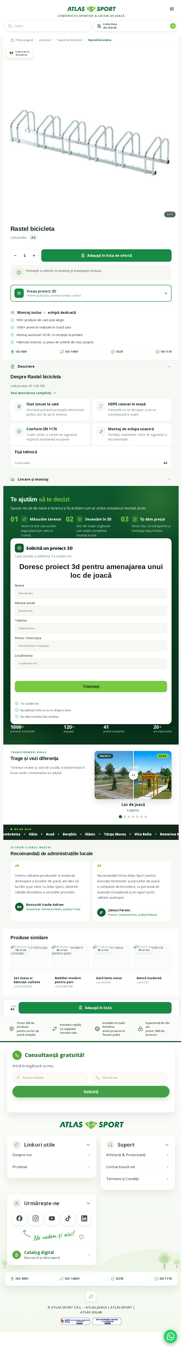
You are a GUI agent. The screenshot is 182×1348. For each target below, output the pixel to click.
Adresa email (25, 603)
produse (45, 40)
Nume (19, 585)
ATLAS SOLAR (91, 1312)
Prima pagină (24, 40)
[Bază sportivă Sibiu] (141, 816)
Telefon (21, 620)
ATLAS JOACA (96, 1307)
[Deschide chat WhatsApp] (170, 1336)
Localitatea (24, 655)
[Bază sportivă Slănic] (145, 816)
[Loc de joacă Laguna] (120, 816)
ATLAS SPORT (121, 1307)
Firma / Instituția (28, 638)
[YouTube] (52, 1218)
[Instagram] (35, 1218)
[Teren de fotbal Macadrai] (137, 816)
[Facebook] (19, 1218)
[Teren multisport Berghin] (133, 816)
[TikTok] (68, 1218)
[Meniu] (172, 9)
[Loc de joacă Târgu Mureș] (129, 816)
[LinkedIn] (84, 1218)
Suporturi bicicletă (69, 40)
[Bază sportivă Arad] (124, 816)
